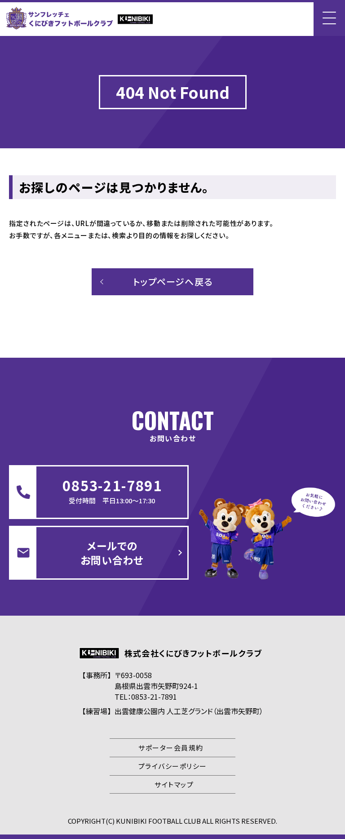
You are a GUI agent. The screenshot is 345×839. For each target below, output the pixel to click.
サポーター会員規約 (170, 747)
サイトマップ (174, 784)
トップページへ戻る (172, 281)
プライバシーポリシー (172, 766)
